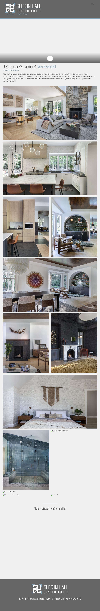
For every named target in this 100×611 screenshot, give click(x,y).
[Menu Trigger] (92, 4)
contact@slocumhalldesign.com (40, 598)
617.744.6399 (23, 598)
